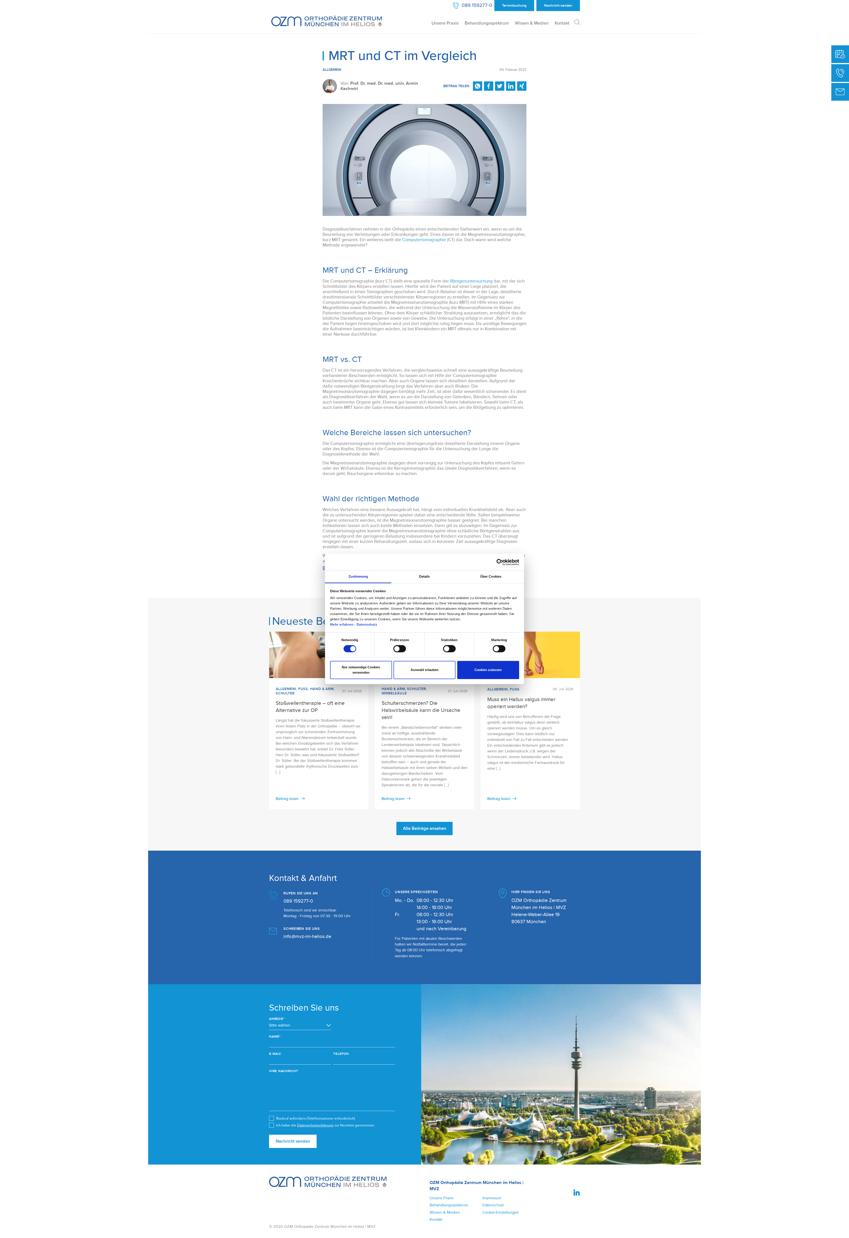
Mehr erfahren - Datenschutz (353, 624)
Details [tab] (424, 576)
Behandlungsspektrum (487, 23)
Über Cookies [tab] (490, 576)
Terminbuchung (514, 5)
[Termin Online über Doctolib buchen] (840, 54)
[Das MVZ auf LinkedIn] (577, 1192)
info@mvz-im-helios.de (307, 936)
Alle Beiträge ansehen (424, 828)
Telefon (341, 1054)
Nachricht (558, 5)
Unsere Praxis (445, 23)
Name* (275, 1036)
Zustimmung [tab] (358, 576)
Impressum (491, 1198)
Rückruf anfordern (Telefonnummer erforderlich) (315, 1118)
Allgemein (332, 69)
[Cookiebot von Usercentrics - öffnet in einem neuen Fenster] (499, 562)
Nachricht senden (293, 1141)
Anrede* (276, 1019)
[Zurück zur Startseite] (326, 21)
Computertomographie (424, 239)
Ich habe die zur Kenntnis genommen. (325, 1125)
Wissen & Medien (532, 23)
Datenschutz (493, 1205)
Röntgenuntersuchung (471, 281)
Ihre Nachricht (283, 1071)
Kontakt (562, 23)
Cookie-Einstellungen (500, 1212)
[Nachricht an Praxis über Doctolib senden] (840, 92)
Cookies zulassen (488, 670)
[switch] (399, 648)
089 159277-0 (298, 901)
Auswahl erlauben (424, 670)
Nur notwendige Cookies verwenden (361, 669)
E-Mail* (275, 1054)
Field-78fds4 (154, 989)
